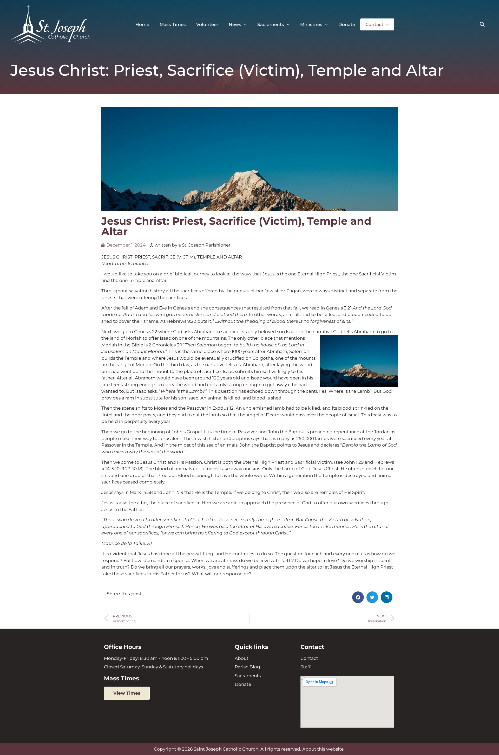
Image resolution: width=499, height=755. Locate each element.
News (235, 24)
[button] (482, 24)
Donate (346, 24)
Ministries (311, 24)
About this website (323, 749)
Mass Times (173, 24)
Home (142, 24)
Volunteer (207, 24)
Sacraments (270, 24)
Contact (374, 24)
